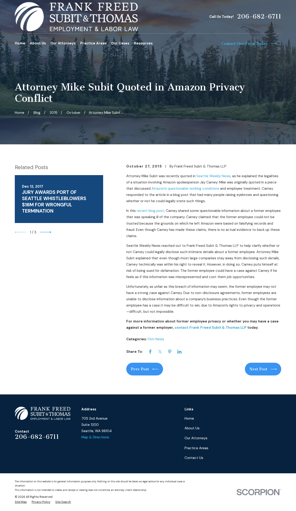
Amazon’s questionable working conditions (185, 188)
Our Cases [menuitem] (120, 43)
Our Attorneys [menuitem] (63, 43)
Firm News (156, 339)
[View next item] (45, 232)
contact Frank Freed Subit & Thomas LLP (211, 327)
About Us (192, 428)
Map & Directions (95, 437)
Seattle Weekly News (213, 176)
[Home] (76, 16)
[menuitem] (21, 502)
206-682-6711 (259, 16)
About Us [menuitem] (38, 43)
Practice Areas (196, 448)
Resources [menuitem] (143, 43)
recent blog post (150, 210)
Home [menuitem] (20, 43)
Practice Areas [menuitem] (93, 43)
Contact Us (194, 457)
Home (189, 418)
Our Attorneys (196, 438)
